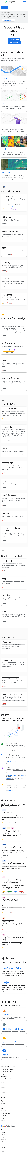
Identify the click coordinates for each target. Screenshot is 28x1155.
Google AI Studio (5, 1110)
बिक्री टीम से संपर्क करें (15, 7)
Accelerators (4, 1076)
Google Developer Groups (7, 1071)
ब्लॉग (2, 1085)
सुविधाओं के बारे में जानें (14, 39)
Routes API (10, 790)
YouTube (3, 1097)
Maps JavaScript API (13, 775)
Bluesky (3, 1087)
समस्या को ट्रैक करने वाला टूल (12, 1029)
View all (3, 1120)
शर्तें (2, 1148)
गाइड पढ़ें (8, 750)
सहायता (5, 1055)
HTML (16, 206)
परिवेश (4, 149)
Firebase (3, 1108)
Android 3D (17, 204)
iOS (4, 206)
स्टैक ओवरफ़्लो (7, 1015)
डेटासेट (4, 670)
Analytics (6, 172)
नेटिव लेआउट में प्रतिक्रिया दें (8, 352)
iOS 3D (10, 206)
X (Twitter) (3, 1094)
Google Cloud (4, 1115)
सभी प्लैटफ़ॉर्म (5, 855)
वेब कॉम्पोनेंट (6, 209)
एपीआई (21, 240)
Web (4, 651)
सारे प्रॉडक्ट (3, 1141)
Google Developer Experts (7, 1074)
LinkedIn (3, 1092)
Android (9, 204)
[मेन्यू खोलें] (2, 2)
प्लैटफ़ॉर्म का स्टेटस (9, 1042)
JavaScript (10, 761)
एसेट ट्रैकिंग (6, 983)
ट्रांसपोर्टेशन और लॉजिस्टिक (11, 968)
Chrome (3, 1106)
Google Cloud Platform (6, 1137)
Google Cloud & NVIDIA (6, 1078)
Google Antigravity (5, 1113)
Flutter (13, 209)
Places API (22, 775)
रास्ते (4, 103)
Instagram (3, 1090)
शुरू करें (4, 7)
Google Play (4, 1118)
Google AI (3, 1139)
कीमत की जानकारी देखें (14, 42)
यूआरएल (4, 223)
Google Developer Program (7, 1069)
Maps (4, 78)
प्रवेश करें (24, 1)
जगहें (4, 126)
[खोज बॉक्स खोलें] (21, 2)
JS (3, 204)
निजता (5, 1148)
